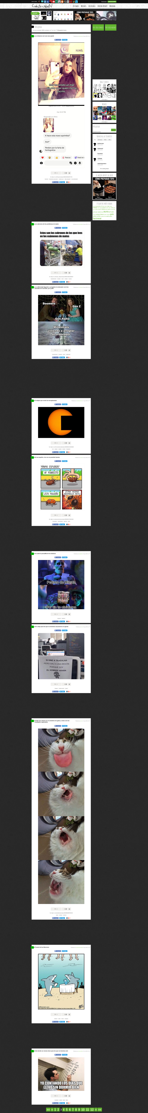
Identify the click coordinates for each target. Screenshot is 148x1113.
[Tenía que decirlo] (71, 1)
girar (69, 521)
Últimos (76, 6)
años (111, 206)
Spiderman (100, 212)
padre (107, 216)
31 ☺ (56, 684)
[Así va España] (51, 1)
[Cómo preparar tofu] (104, 199)
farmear (97, 218)
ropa (94, 206)
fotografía (68, 449)
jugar (101, 207)
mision (66, 688)
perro (109, 209)
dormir (61, 1100)
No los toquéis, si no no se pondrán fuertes (47, 457)
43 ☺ (56, 443)
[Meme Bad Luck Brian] (104, 117)
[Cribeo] (56, 1)
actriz (107, 207)
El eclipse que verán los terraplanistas (46, 400)
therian (104, 207)
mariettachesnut (79, 400)
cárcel (94, 214)
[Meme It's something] (100, 86)
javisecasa (80, 36)
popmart (59, 618)
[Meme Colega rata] (95, 108)
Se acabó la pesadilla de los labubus (45, 553)
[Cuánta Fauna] (62, 1)
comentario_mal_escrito (53, 179)
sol (52, 449)
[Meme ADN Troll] (100, 108)
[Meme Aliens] (109, 113)
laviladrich (80, 553)
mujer (108, 206)
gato (57, 915)
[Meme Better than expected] (104, 95)
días (64, 1100)
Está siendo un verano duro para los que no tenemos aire (51, 1051)
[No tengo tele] (65, 1)
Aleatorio (92, 6)
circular (64, 449)
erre (81, 626)
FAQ (113, 225)
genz (64, 354)
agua (114, 207)
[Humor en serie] (59, 1)
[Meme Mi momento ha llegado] (109, 108)
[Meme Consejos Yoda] (113, 117)
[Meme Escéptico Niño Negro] (113, 113)
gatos (110, 216)
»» (99, 1109)
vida (112, 207)
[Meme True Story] (104, 86)
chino (105, 214)
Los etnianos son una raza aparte (44, 36)
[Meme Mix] (113, 86)
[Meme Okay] (100, 91)
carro (62, 278)
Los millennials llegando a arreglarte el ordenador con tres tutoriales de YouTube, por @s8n (52, 287)
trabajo (95, 207)
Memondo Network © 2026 (110, 226)
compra (66, 278)
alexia (81, 457)
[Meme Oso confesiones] (104, 108)
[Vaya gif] (68, 1)
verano (108, 214)
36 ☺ (56, 515)
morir (98, 207)
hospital (102, 216)
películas (95, 212)
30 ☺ (56, 1014)
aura (105, 211)
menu (63, 1018)
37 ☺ (56, 272)
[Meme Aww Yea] (95, 91)
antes (94, 216)
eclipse (56, 449)
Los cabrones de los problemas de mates (47, 224)
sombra (60, 449)
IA (101, 206)
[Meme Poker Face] (109, 95)
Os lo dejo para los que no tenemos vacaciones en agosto (51, 626)
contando (56, 1100)
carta (59, 1018)
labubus (63, 618)
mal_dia (46, 179)
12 (92, 1109)
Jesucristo (113, 209)
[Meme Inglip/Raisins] (109, 91)
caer (94, 209)
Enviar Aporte (102, 6)
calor (112, 212)
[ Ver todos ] (104, 99)
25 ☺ (56, 173)
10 (82, 1109)
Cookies (109, 225)
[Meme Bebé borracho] (100, 113)
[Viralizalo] (76, 1)
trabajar (56, 688)
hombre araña (61, 688)
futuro (102, 214)
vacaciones (98, 206)
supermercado (53, 278)
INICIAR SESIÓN (112, 1)
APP (115, 225)
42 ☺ (56, 350)
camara (60, 915)
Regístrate (103, 1)
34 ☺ (56, 909)
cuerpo (98, 214)
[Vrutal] (53, 1)
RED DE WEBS (34, 1)
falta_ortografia (67, 179)
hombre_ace (61, 179)
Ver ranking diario (104, 168)
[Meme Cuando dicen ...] (100, 117)
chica (103, 209)
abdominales (60, 521)
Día (95, 139)
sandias (59, 278)
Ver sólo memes (110, 27)
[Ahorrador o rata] (73, 1)
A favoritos (69, 173)
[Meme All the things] (95, 95)
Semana (100, 139)
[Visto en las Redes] (48, 1)
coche (98, 216)
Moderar (112, 6)
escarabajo (55, 521)
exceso (70, 278)
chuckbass (80, 287)
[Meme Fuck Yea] (104, 91)
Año (110, 139)
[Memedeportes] (45, 1)
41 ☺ (56, 614)
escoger (66, 1018)
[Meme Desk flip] (95, 86)
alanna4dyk (80, 224)
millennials (68, 354)
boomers (60, 354)
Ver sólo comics (98, 27)
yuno (81, 720)
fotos (104, 206)
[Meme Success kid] (95, 117)
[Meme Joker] (95, 113)
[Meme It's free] (100, 95)
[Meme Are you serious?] (109, 86)
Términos (100, 225)
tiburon (56, 1018)
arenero (64, 915)
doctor (106, 209)
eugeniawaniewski (79, 947)
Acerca (96, 225)
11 (87, 1109)
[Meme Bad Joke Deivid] (104, 113)
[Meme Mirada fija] (113, 91)
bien (67, 1100)
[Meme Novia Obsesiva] (113, 108)
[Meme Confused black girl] (109, 117)
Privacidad (105, 225)
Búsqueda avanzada (97, 131)
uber (110, 207)
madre (96, 209)
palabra (99, 209)
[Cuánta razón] (42, 1)
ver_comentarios (74, 179)
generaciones (54, 354)
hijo (105, 206)
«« (48, 1109)
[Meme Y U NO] (113, 95)
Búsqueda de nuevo (62, 30)
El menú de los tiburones (42, 947)
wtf (110, 212)
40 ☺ (56, 1096)
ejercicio (65, 521)
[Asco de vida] (39, 1)
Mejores (83, 6)
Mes (105, 139)
